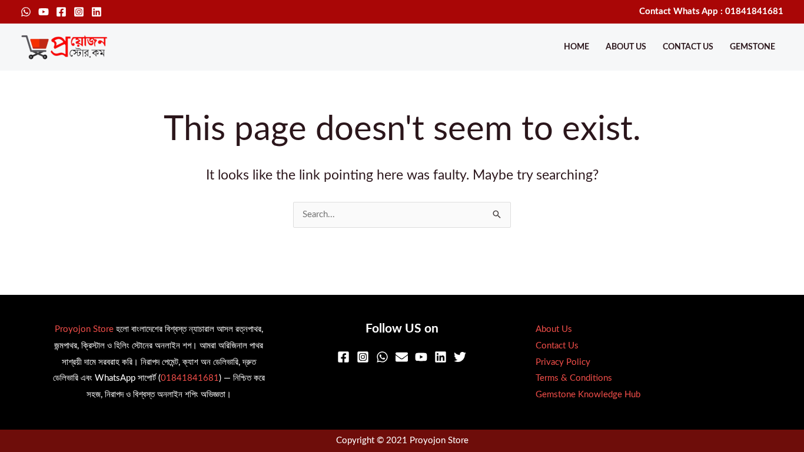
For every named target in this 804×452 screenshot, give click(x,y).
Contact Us (688, 47)
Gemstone (752, 47)
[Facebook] (61, 11)
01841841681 (190, 378)
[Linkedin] (96, 11)
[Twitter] (460, 357)
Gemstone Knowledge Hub (588, 394)
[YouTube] (43, 11)
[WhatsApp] (26, 11)
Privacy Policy (563, 362)
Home (576, 47)
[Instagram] (79, 11)
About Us (626, 47)
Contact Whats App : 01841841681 (711, 11)
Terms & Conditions (574, 378)
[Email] (402, 357)
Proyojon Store (84, 329)
